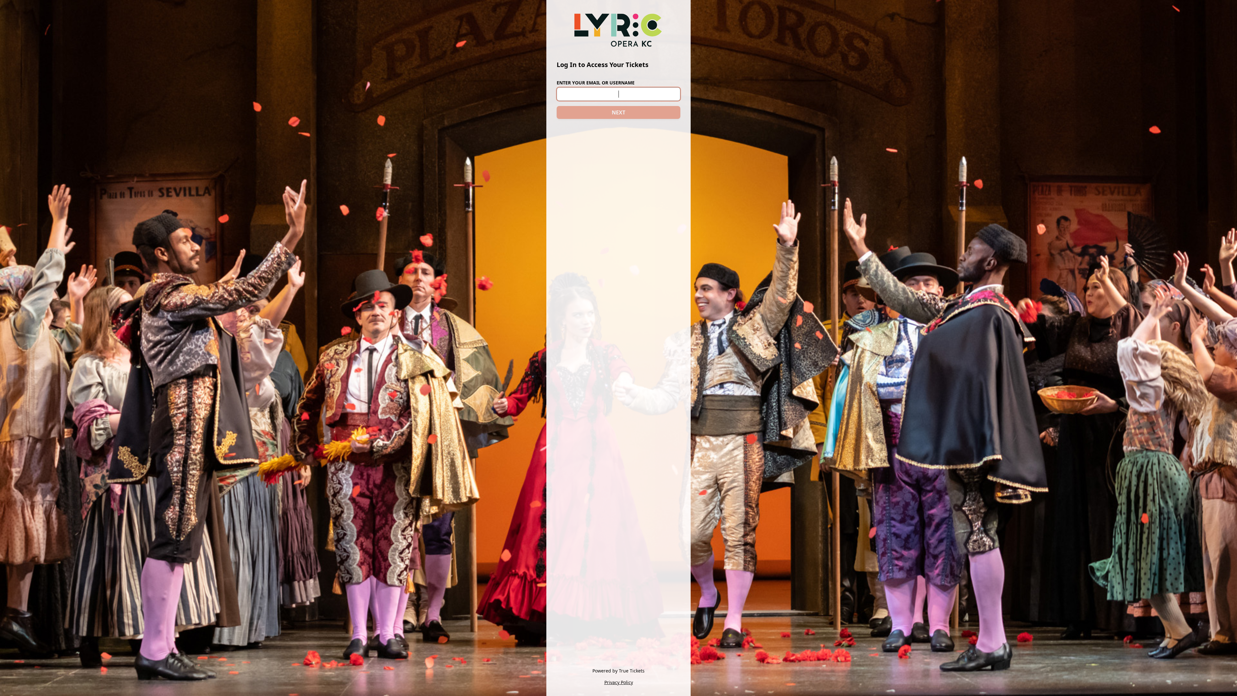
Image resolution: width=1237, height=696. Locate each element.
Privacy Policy (618, 682)
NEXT (618, 112)
